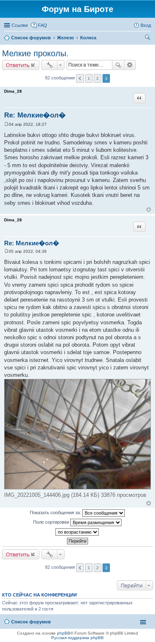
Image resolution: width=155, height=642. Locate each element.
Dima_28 (13, 91)
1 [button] (89, 78)
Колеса (88, 37)
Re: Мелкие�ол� (35, 115)
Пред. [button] (80, 78)
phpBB (63, 633)
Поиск (118, 65)
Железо (65, 37)
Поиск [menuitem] (148, 38)
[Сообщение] (6, 124)
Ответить (18, 65)
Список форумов (31, 37)
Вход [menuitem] (146, 25)
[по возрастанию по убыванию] (77, 532)
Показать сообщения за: (56, 512)
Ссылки (20, 25)
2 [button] (97, 78)
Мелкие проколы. (35, 53)
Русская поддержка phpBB (77, 637)
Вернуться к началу (148, 209)
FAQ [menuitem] (42, 25)
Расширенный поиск (130, 65)
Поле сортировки (51, 522)
